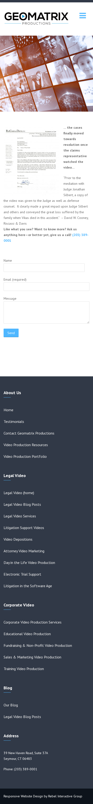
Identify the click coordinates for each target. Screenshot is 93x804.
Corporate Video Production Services (33, 622)
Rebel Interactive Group (65, 796)
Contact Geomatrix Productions (29, 433)
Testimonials (14, 421)
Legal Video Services (20, 516)
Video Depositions (18, 539)
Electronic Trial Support (22, 574)
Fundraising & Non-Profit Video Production (38, 645)
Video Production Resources (26, 444)
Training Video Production (24, 668)
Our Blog (11, 705)
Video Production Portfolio (25, 456)
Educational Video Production (27, 633)
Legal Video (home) (19, 492)
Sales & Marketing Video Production (32, 657)
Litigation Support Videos (24, 527)
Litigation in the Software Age (28, 585)
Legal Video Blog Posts (22, 504)
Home (8, 409)
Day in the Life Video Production (29, 562)
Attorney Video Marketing (24, 551)
